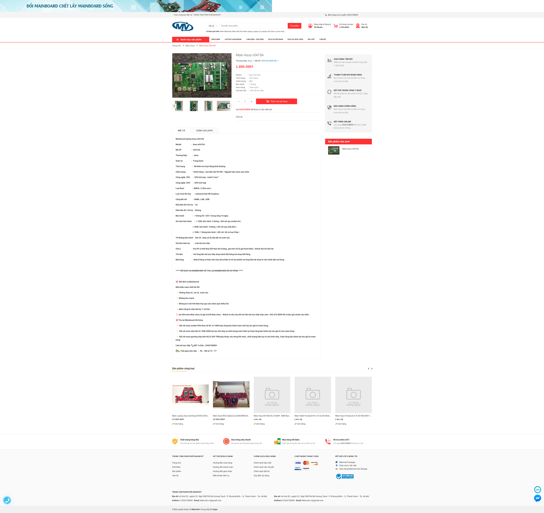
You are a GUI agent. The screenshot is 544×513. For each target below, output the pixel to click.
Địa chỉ (364, 24)
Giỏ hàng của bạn (346, 24)
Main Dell (235, 31)
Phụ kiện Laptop (246, 31)
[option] (179, 107)
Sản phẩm (176, 471)
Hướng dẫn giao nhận (222, 471)
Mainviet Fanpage (347, 462)
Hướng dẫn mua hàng (222, 463)
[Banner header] (136, 6)
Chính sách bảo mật (262, 463)
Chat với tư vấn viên (348, 465)
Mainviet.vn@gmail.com (210, 500)
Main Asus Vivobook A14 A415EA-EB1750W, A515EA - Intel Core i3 (364, 416)
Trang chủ (176, 463)
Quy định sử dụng (261, 475)
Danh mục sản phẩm (191, 39)
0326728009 (352, 15)
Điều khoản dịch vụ (221, 475)
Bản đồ (365, 27)
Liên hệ (175, 475)
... (285, 31)
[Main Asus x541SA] (333, 150)
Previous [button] (174, 106)
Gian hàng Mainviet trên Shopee (353, 469)
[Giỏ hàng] (335, 26)
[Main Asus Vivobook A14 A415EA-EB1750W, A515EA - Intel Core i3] (353, 395)
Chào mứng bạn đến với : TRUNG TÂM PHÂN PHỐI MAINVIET (197, 15)
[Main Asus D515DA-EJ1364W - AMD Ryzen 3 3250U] (272, 395)
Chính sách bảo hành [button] (265, 456)
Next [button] (230, 106)
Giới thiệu (176, 467)
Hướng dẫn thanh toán (223, 467)
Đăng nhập (318, 24)
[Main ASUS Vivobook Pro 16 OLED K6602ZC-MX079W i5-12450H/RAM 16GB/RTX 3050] (313, 395)
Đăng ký (327, 24)
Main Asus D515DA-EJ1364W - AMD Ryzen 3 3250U (276, 416)
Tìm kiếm (294, 25)
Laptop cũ (257, 31)
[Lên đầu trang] (539, 508)
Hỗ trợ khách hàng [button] (223, 456)
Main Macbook (225, 31)
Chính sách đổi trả (262, 471)
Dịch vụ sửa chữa (277, 31)
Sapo (215, 509)
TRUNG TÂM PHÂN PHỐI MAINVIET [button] (188, 456)
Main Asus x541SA (350, 149)
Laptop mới (266, 31)
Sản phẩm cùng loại (183, 368)
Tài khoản (318, 27)
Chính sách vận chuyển (264, 467)
